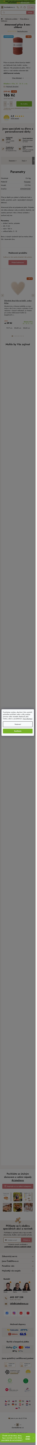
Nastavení (18, 724)
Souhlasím (17, 731)
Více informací (27, 719)
